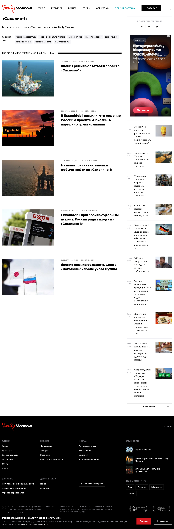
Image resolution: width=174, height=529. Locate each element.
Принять (144, 521)
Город (41, 8)
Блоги (5, 468)
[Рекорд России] (161, 509)
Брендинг (45, 488)
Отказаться (162, 521)
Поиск (43, 483)
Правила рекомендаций (14, 488)
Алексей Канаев (75, 37)
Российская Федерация (26, 37)
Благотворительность (51, 459)
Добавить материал (93, 483)
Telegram (142, 487)
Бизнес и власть (10, 455)
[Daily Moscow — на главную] (17, 426)
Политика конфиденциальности (18, 483)
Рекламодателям (87, 446)
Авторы (44, 450)
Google (131, 493)
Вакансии (45, 455)
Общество (102, 8)
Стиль (86, 8)
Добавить (152, 8)
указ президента (62, 42)
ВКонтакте (156, 487)
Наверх (165, 427)
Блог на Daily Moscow (89, 459)
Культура (56, 8)
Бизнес (72, 8)
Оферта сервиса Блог (13, 492)
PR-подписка (85, 450)
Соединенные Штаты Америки (52, 37)
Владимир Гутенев (23, 42)
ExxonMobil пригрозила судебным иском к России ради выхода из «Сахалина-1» (90, 219)
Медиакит (83, 455)
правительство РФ (94, 37)
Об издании (46, 446)
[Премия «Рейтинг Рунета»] (138, 509)
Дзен (130, 487)
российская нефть (43, 42)
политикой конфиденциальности (33, 524)
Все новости (149, 406)
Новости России (86, 61)
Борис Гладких (111, 37)
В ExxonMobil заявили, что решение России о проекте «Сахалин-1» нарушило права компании (91, 120)
